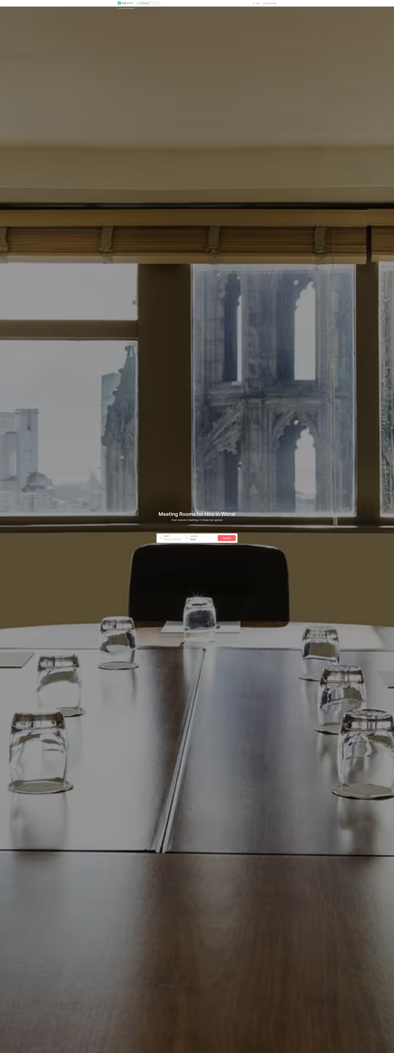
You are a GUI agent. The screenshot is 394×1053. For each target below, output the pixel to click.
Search (227, 538)
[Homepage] (125, 3)
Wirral (122, 8)
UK (118, 8)
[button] (148, 3)
